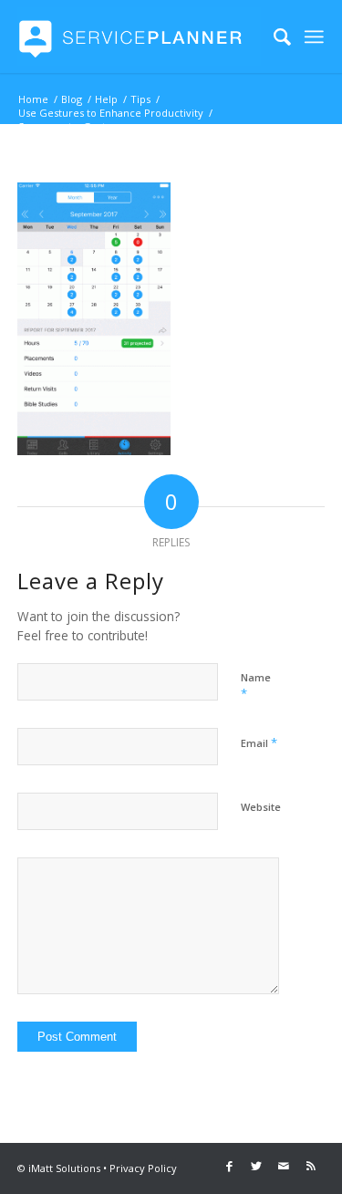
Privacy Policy (143, 1168)
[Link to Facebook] (229, 1165)
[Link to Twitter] (256, 1165)
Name (256, 685)
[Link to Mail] (283, 1165)
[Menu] (315, 36)
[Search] (273, 36)
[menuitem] (273, 36)
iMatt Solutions (64, 1168)
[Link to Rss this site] (311, 1165)
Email (259, 742)
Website (261, 807)
